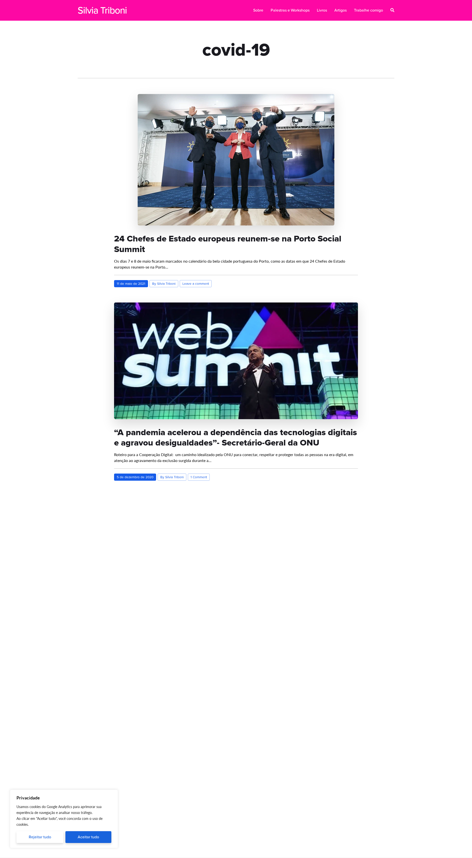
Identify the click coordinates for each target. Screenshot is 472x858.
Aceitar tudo (88, 837)
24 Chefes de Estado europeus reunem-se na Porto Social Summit (227, 243)
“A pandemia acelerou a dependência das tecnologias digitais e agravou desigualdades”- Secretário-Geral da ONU (235, 437)
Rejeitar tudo (40, 837)
